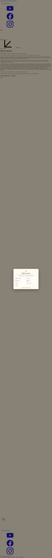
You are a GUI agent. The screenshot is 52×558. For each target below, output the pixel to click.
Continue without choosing (26, 287)
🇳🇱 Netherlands (18, 280)
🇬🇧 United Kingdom (18, 278)
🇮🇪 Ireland (28, 278)
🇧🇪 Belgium (28, 280)
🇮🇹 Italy (17, 285)
